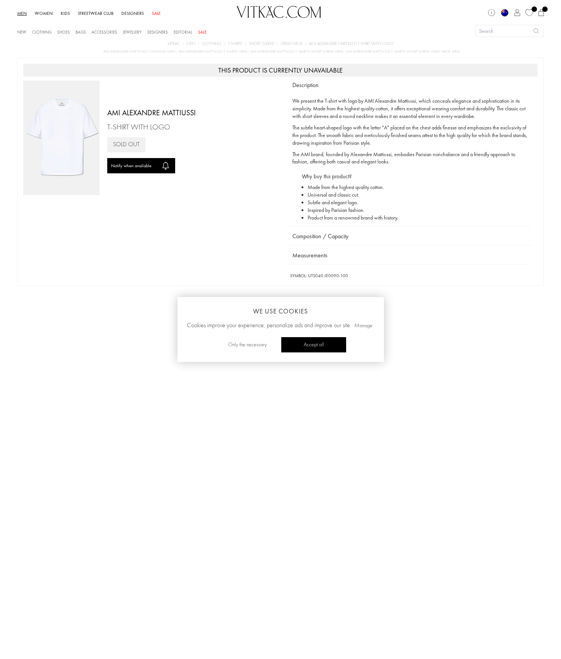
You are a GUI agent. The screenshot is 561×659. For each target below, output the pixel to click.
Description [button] (305, 85)
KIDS (65, 13)
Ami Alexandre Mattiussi (151, 113)
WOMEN (44, 13)
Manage (363, 325)
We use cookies (280, 311)
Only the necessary (247, 344)
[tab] (409, 85)
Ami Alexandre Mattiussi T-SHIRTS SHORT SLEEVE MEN (297, 51)
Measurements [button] (309, 255)
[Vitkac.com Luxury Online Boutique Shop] (279, 11)
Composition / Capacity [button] (320, 236)
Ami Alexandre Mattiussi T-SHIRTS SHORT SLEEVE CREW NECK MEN (402, 51)
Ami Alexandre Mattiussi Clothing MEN (139, 51)
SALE (156, 13)
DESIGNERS (132, 13)
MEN (22, 13)
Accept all (314, 344)
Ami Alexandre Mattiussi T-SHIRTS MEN (213, 51)
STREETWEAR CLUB (95, 13)
